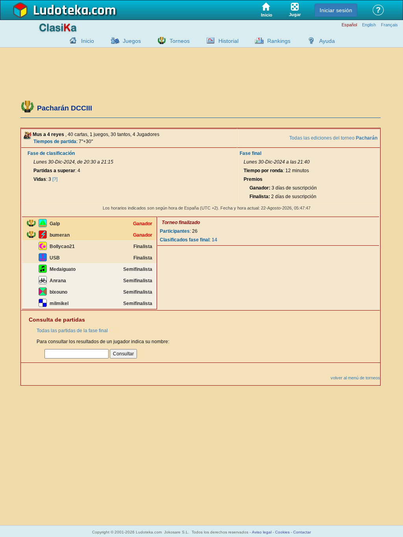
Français (389, 25)
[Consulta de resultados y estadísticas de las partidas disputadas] (208, 40)
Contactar (302, 532)
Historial (228, 41)
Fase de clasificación (51, 153)
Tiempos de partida (54, 141)
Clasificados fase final (184, 240)
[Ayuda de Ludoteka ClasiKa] (309, 40)
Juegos (132, 41)
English (369, 25)
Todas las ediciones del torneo (333, 138)
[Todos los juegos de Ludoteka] (113, 40)
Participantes (175, 231)
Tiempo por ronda (263, 170)
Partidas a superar (54, 170)
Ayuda (327, 41)
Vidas (39, 179)
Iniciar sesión (336, 10)
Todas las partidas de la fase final (72, 330)
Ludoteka (61, 11)
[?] (54, 179)
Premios (253, 179)
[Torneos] (160, 40)
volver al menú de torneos (355, 377)
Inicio (87, 41)
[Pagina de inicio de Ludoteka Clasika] (71, 40)
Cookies (282, 532)
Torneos (180, 41)
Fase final (250, 153)
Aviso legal (262, 532)
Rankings (278, 41)
